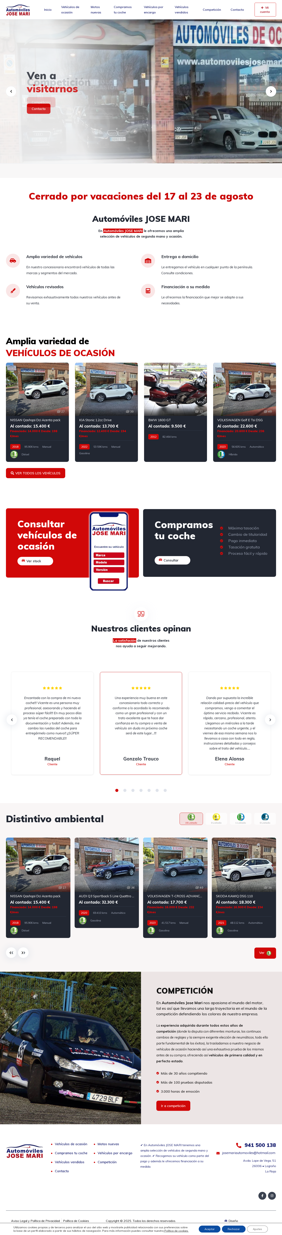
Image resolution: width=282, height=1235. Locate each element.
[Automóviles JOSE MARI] (18, 10)
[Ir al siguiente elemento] (23, 952)
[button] (116, 790)
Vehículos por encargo (153, 9)
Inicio (48, 10)
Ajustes (257, 1229)
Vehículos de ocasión (70, 9)
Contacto (237, 10)
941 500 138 (259, 1145)
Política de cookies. (176, 1231)
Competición (212, 10)
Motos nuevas (96, 9)
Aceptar (209, 1229)
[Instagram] (272, 1196)
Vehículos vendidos (181, 9)
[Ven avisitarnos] (141, 91)
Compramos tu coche (123, 9)
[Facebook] (262, 1196)
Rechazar (234, 1229)
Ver (262, 953)
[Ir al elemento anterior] (11, 952)
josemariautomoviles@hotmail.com (248, 1153)
